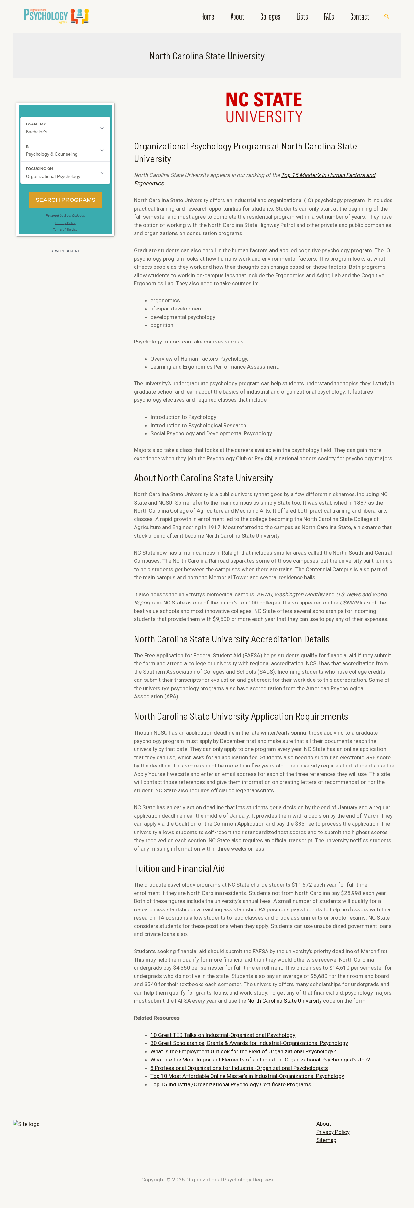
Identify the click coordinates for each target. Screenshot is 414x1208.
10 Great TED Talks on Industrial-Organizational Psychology (222, 1035)
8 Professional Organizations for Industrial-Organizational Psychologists (239, 1068)
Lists (302, 16)
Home (207, 16)
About (237, 16)
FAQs (329, 16)
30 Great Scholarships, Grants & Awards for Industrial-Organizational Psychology (249, 1043)
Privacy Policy (333, 1132)
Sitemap (326, 1140)
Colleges (270, 16)
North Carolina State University (284, 1000)
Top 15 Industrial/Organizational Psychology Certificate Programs (230, 1084)
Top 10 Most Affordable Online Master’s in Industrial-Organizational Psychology (247, 1076)
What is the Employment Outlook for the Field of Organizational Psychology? (243, 1051)
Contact (359, 16)
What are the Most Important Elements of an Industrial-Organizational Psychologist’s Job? (260, 1059)
